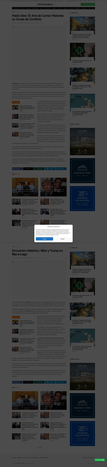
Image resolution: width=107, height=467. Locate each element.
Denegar (62, 239)
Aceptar (44, 239)
